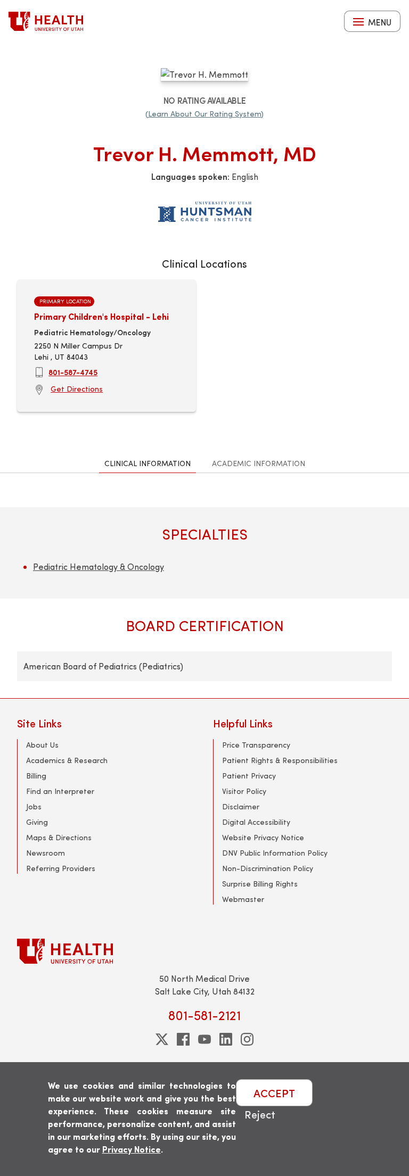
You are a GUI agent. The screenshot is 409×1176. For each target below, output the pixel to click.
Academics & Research (67, 760)
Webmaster (243, 899)
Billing (36, 776)
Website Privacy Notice (263, 837)
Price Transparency (256, 745)
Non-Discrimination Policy (267, 868)
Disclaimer (240, 806)
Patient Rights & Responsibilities (280, 760)
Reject (259, 1114)
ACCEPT (274, 1093)
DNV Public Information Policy (275, 853)
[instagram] (247, 1039)
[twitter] (162, 1039)
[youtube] (204, 1039)
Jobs (34, 806)
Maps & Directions (59, 837)
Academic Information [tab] (258, 463)
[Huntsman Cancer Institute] (204, 209)
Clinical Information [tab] (147, 463)
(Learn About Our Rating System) (204, 114)
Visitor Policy (244, 791)
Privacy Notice (131, 1149)
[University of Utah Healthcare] (204, 951)
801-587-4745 (72, 372)
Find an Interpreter (60, 791)
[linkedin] (225, 1039)
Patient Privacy (249, 776)
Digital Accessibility (256, 822)
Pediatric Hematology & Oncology (98, 566)
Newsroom (45, 853)
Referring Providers (60, 868)
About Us (42, 745)
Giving (37, 822)
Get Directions (77, 389)
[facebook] (183, 1039)
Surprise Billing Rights (260, 884)
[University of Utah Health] (46, 21)
